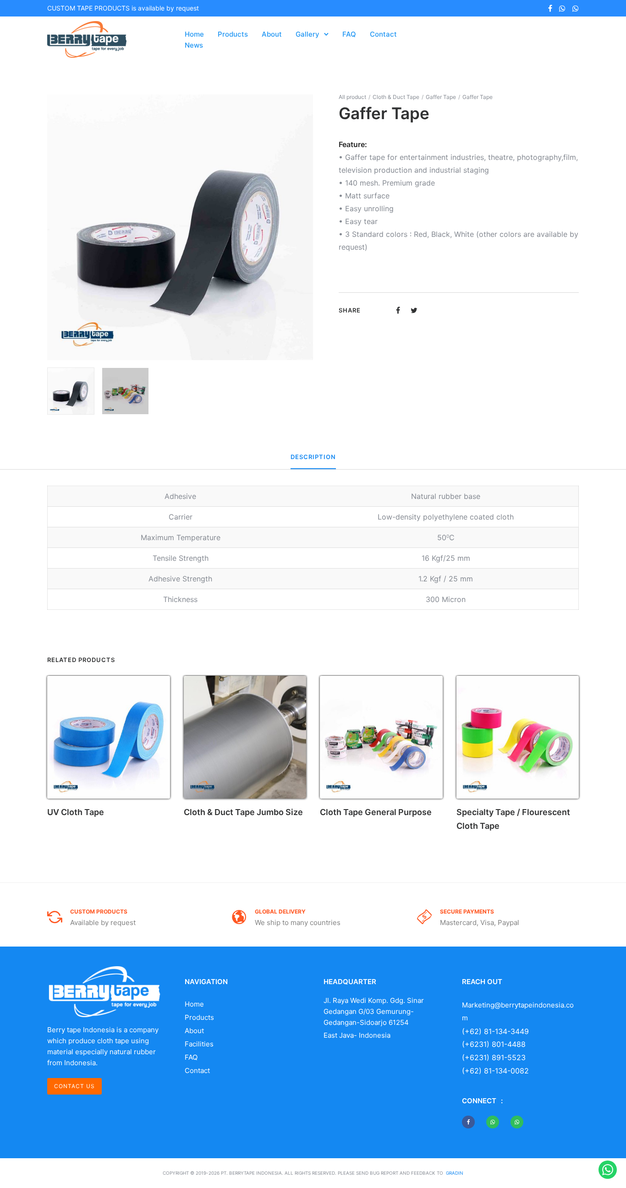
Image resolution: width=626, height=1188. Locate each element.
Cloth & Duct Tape (396, 96)
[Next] (307, 227)
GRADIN (454, 1173)
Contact (383, 34)
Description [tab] (313, 456)
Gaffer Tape (441, 96)
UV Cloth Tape (75, 812)
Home (194, 34)
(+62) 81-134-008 (493, 1070)
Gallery (307, 34)
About (272, 34)
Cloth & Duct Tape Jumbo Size (243, 812)
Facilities (199, 1044)
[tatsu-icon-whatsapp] (562, 8)
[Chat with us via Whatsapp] (608, 1170)
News (194, 45)
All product (352, 96)
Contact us (74, 1086)
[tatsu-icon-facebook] (550, 8)
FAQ (349, 34)
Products (233, 34)
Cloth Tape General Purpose (376, 812)
